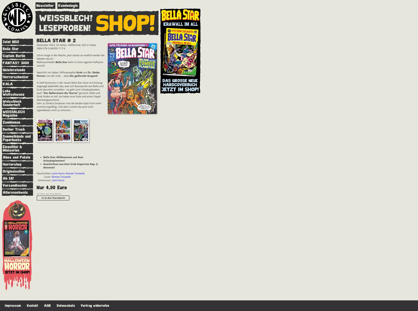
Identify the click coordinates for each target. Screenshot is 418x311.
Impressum (13, 306)
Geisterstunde (14, 70)
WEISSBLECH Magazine (14, 114)
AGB (47, 306)
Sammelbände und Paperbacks (17, 138)
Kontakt (32, 306)
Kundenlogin (68, 5)
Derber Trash (14, 129)
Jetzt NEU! (11, 42)
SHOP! (125, 23)
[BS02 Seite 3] (45, 131)
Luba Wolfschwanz (13, 93)
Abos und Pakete (17, 157)
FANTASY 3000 (16, 63)
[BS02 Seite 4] (63, 131)
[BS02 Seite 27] (81, 131)
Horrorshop (12, 164)
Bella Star (11, 49)
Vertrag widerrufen (95, 306)
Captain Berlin (14, 56)
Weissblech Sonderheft (12, 103)
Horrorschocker (16, 77)
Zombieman (11, 122)
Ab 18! (8, 178)
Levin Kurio (58, 173)
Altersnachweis (15, 192)
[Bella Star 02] (132, 79)
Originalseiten (14, 171)
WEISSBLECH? (66, 18)
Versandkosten (15, 185)
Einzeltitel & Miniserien (12, 149)
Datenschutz (66, 306)
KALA (8, 84)
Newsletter (45, 5)
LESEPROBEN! (65, 28)
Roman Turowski (75, 173)
